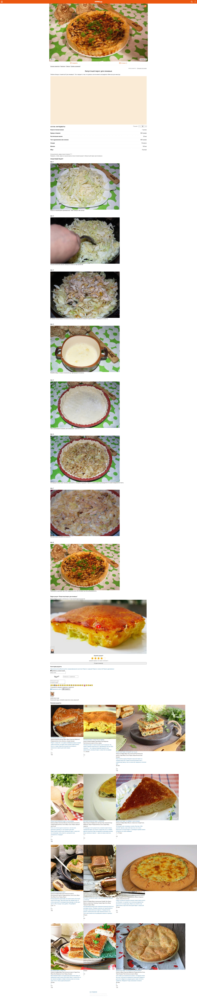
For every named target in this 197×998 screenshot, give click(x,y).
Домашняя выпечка (77, 669)
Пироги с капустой (98, 669)
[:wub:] (84, 685)
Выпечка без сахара (65, 669)
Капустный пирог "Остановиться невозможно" (129, 970)
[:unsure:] (68, 685)
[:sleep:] (86, 685)
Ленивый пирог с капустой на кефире (93, 739)
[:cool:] (71, 685)
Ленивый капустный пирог (58, 737)
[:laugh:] (90, 685)
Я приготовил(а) (98, 663)
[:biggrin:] (73, 685)
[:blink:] (60, 685)
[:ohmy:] (53, 685)
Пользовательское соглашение (98, 993)
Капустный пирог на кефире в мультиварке (128, 821)
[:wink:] (58, 685)
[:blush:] (75, 685)
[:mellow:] (82, 685)
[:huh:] (92, 685)
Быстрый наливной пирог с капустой (93, 821)
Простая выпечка (55, 669)
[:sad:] (62, 685)
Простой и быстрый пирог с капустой (126, 892)
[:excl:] (56, 685)
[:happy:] (66, 685)
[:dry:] (88, 685)
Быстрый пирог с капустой (58, 970)
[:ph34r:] (55, 685)
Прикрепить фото (57, 689)
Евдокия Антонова (142, 68)
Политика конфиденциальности (98, 995)
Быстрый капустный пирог (58, 892)
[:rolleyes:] (69, 685)
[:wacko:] (64, 685)
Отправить (67, 689)
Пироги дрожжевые (108, 669)
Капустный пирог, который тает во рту (126, 752)
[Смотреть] (98, 627)
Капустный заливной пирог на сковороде (62, 821)
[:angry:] (80, 685)
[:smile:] (77, 685)
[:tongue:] (79, 685)
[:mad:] (51, 685)
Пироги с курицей (88, 669)
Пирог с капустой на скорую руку (92, 958)
